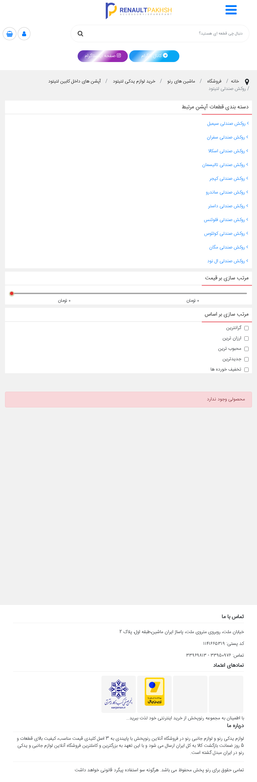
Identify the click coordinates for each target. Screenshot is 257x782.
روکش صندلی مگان (227, 247)
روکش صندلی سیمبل (227, 124)
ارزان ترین (232, 338)
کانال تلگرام (151, 56)
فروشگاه (214, 81)
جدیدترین (232, 359)
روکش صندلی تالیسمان (224, 165)
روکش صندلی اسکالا (227, 151)
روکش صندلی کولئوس (225, 234)
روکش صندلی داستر (227, 206)
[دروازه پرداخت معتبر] (155, 692)
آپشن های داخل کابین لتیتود (74, 81)
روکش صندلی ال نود (226, 261)
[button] (231, 11)
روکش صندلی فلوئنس (225, 220)
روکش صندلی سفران (226, 137)
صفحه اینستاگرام (100, 56)
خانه (235, 81)
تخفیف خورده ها (225, 369)
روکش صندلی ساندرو (226, 192)
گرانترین (233, 328)
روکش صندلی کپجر (227, 179)
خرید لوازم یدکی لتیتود (134, 81)
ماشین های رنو (181, 81)
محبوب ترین (229, 348)
